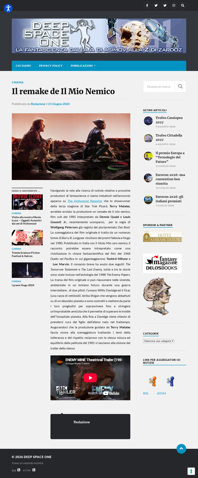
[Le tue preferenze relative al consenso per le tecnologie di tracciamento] (191, 471)
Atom (27, 470)
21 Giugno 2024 (59, 104)
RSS (146, 393)
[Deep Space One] (99, 36)
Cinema (18, 82)
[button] (8, 8)
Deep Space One (38, 457)
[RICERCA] (180, 86)
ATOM (161, 393)
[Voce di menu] (147, 5)
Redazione (38, 104)
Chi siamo (23, 65)
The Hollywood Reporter (84, 201)
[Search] (182, 5)
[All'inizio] (181, 449)
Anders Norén (33, 463)
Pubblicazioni (82, 65)
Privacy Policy (51, 65)
